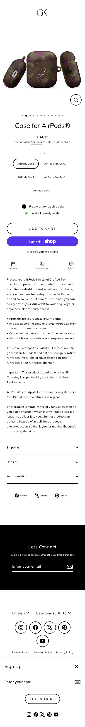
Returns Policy (20, 652)
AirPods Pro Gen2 (55, 177)
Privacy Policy (64, 652)
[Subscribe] (76, 682)
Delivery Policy (43, 652)
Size (42, 153)
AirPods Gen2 (25, 177)
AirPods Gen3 (41, 190)
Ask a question (17, 476)
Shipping (36, 142)
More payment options (42, 251)
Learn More (42, 699)
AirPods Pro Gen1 (55, 163)
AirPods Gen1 (25, 163)
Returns (12, 462)
